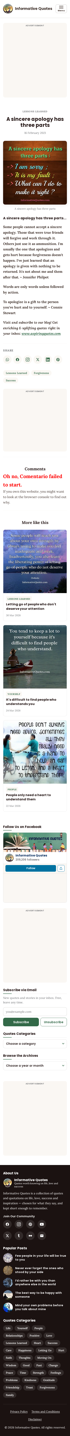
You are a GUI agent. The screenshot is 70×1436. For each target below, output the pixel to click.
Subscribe (21, 1022)
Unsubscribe (53, 1022)
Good (26, 1365)
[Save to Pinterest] (58, 359)
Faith (9, 1357)
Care (8, 1350)
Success (11, 380)
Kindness (30, 1380)
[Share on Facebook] (17, 359)
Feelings (56, 1372)
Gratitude (49, 1380)
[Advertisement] (35, 63)
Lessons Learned (35, 111)
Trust (29, 1387)
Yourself (22, 1328)
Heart (37, 1343)
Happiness (25, 1350)
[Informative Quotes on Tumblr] (19, 1235)
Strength (38, 1372)
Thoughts (25, 1357)
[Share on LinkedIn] (48, 359)
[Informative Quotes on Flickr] (30, 1235)
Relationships (14, 1335)
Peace (9, 1372)
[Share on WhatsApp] (7, 359)
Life (8, 1328)
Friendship (12, 1387)
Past (39, 1365)
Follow (30, 868)
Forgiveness (41, 373)
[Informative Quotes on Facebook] (7, 1224)
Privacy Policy (19, 1411)
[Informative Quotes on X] (7, 1235)
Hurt (61, 1350)
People (38, 1328)
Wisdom (11, 1365)
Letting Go (45, 1350)
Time (23, 1372)
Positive (34, 1335)
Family (10, 1395)
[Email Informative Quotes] (42, 1235)
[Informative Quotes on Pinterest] (30, 1224)
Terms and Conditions (46, 1411)
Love (49, 1335)
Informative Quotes (31, 855)
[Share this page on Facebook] (61, 868)
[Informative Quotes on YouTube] (42, 1224)
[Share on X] (37, 359)
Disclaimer (35, 1419)
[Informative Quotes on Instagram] (27, 359)
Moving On (44, 1357)
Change (53, 1365)
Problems (12, 1380)
